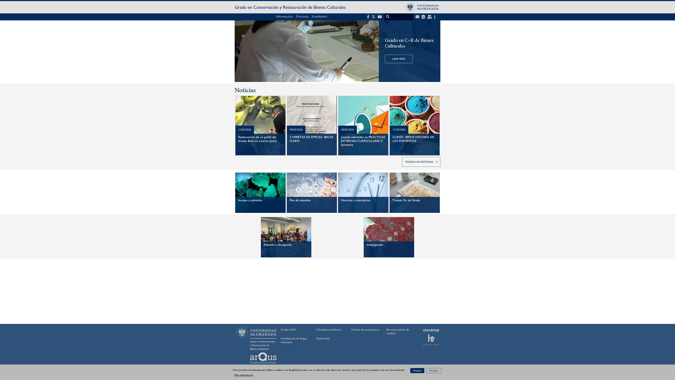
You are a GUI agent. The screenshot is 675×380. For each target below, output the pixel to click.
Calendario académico (329, 329)
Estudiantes (319, 16)
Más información (243, 375)
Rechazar (434, 370)
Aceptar (417, 370)
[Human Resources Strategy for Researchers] (431, 339)
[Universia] (431, 330)
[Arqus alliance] (263, 358)
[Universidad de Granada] (422, 7)
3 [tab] (340, 79)
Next (436, 51)
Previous (239, 51)
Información (284, 16)
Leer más (398, 58)
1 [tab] (334, 79)
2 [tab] (337, 80)
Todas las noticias (419, 161)
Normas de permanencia (365, 329)
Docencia (302, 16)
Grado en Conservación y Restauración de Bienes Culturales (290, 7)
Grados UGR (288, 329)
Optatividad (322, 338)
